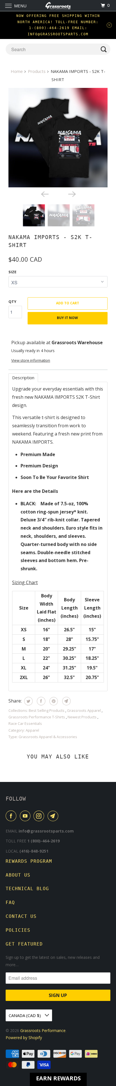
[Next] (71, 193)
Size (12, 271)
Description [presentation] (23, 377)
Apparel (32, 730)
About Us (18, 875)
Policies (18, 930)
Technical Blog (27, 888)
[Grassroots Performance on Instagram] (40, 815)
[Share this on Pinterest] (53, 701)
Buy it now (67, 317)
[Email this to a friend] (66, 701)
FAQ (10, 902)
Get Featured (24, 944)
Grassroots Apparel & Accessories (48, 736)
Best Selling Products (47, 710)
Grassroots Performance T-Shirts (37, 716)
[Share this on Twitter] (28, 701)
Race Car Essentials (25, 723)
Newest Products (82, 716)
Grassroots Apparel (84, 710)
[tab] (23, 377)
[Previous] (44, 193)
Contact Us (21, 916)
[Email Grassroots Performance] (54, 815)
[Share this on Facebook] (40, 701)
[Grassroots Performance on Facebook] (12, 815)
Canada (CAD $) (25, 1015)
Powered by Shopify (24, 1037)
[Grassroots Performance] (58, 5)
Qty (12, 301)
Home (17, 71)
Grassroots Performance (43, 1030)
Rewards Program (29, 861)
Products (37, 71)
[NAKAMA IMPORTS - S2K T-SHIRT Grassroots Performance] (58, 137)
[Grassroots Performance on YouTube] (26, 815)
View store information (30, 360)
